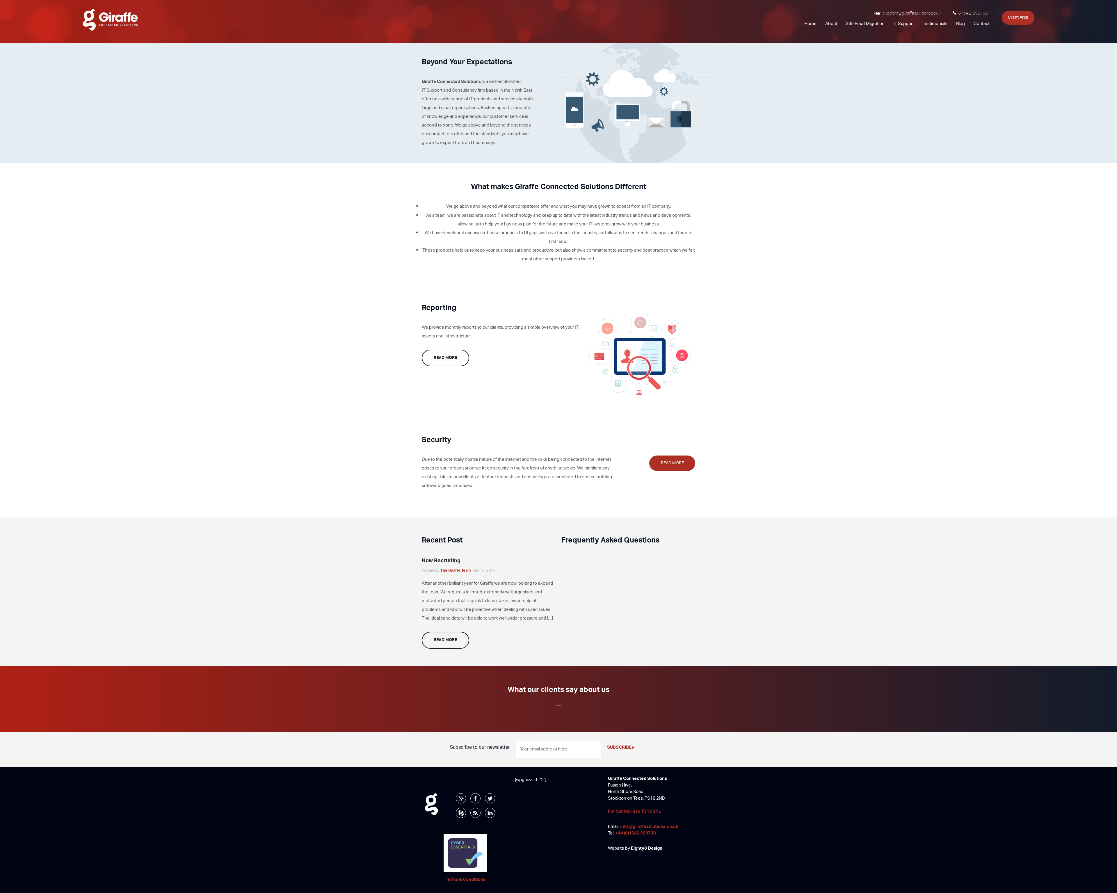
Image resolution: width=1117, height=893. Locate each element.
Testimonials (935, 24)
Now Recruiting (441, 561)
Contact (982, 24)
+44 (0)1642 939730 (635, 833)
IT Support (903, 24)
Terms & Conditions (465, 879)
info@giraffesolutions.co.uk (649, 826)
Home (810, 24)
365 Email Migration (865, 24)
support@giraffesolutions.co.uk (911, 13)
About (831, 24)
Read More (445, 357)
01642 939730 (973, 13)
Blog (960, 24)
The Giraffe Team (455, 570)
